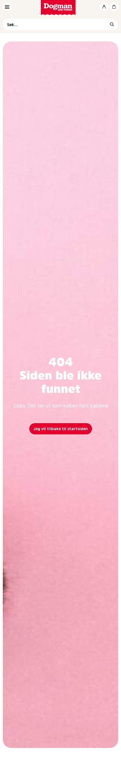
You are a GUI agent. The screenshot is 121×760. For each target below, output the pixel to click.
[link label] (60, 7)
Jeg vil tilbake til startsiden (60, 429)
